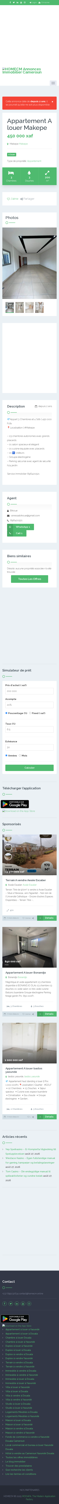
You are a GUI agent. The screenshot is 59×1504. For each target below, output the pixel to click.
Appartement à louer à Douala (22, 1333)
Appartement (34, 161)
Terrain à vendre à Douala (19, 1362)
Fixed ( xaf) (38, 713)
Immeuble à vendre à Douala (21, 1371)
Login (34, 2)
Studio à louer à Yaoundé (19, 1408)
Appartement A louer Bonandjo (26, 972)
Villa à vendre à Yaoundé (19, 1399)
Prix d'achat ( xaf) (16, 685)
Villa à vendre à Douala (18, 1395)
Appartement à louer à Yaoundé (22, 1329)
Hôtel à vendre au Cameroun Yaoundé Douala (30, 1453)
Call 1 (19, 533)
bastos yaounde (32, 1076)
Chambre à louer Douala (18, 1337)
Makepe (23, 143)
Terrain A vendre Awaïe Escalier (26, 880)
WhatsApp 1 (23, 527)
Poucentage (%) (17, 713)
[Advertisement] (29, 34)
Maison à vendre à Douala (19, 1428)
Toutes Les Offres (29, 578)
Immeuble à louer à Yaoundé (21, 1383)
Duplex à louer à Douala (18, 1350)
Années (12, 755)
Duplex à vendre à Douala (19, 1354)
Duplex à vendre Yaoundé (19, 1358)
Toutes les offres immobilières (22, 1457)
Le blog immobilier (15, 1461)
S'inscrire (45, 2)
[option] (29, 263)
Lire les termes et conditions (21, 1474)
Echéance (11, 741)
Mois (24, 755)
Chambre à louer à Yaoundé (20, 1342)
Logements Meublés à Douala (21, 1412)
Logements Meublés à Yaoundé (22, 1416)
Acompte (10, 699)
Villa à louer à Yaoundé (18, 1387)
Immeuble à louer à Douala (20, 1379)
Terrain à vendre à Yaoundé (20, 1366)
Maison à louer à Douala (18, 1420)
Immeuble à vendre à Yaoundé (22, 1375)
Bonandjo (22, 977)
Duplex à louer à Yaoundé (19, 1346)
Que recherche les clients (19, 1470)
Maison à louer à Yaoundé (19, 1424)
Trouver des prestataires (19, 1466)
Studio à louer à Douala (18, 1404)
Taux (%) (10, 723)
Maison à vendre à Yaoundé (20, 1432)
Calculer (30, 767)
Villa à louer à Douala (17, 1391)
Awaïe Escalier (30, 885)
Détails (49, 918)
